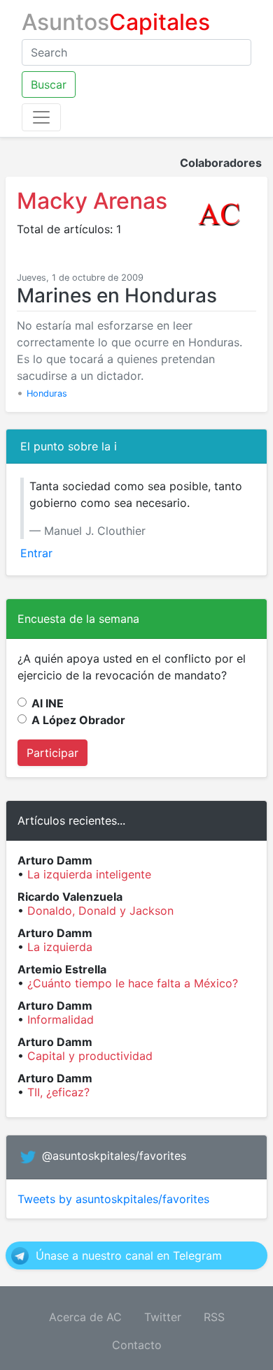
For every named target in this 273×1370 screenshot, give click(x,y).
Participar (52, 753)
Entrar (36, 553)
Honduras (47, 393)
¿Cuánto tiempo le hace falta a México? (132, 983)
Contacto (137, 1345)
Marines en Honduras (117, 295)
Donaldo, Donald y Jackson (100, 911)
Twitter (162, 1317)
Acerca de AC (85, 1317)
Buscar (48, 84)
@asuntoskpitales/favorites (114, 1156)
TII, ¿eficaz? (58, 1092)
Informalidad (60, 1019)
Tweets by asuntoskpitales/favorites (113, 1199)
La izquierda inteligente (89, 874)
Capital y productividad (90, 1056)
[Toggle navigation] (41, 117)
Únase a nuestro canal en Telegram (129, 1255)
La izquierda (59, 947)
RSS (214, 1317)
